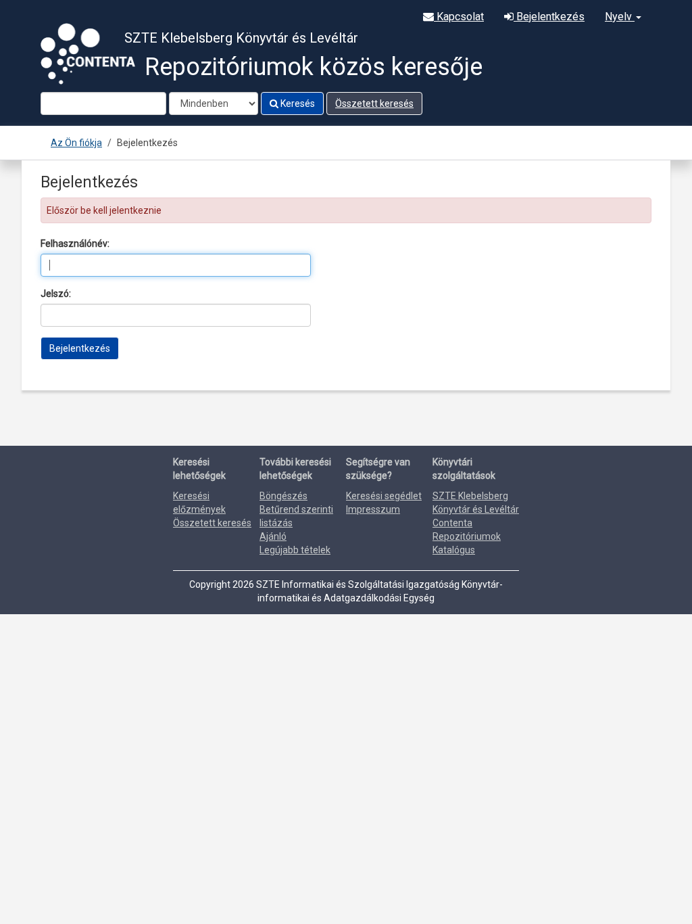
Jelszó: (56, 293)
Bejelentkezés (549, 16)
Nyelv (620, 16)
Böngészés (283, 495)
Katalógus (453, 550)
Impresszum (373, 509)
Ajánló (273, 536)
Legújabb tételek (295, 550)
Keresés (296, 103)
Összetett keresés (374, 103)
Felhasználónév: (75, 243)
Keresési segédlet (384, 495)
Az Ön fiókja (76, 142)
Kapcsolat (459, 16)
